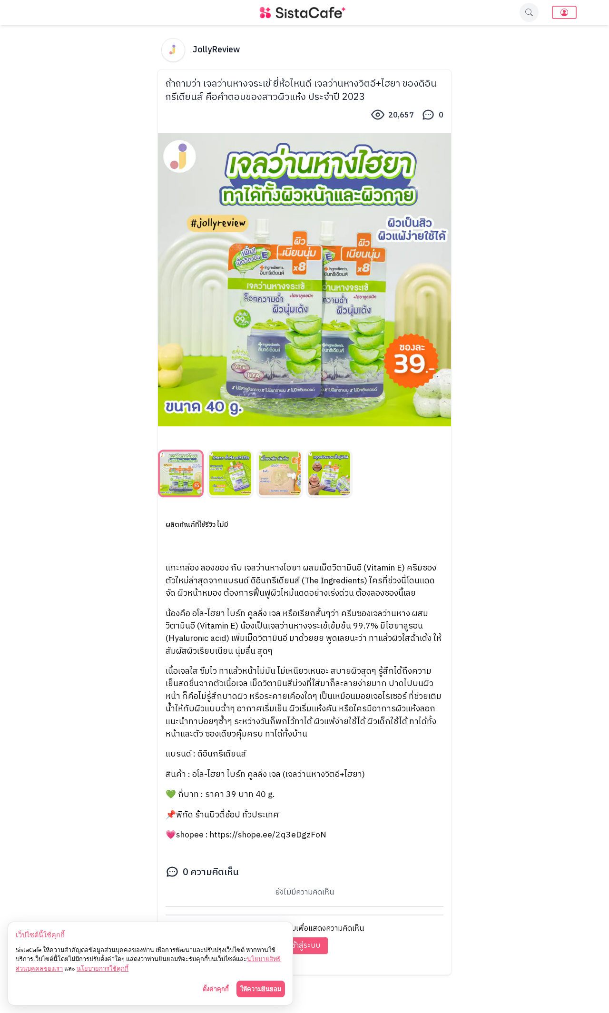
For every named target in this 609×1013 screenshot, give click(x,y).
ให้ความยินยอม (260, 988)
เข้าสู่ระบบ (304, 945)
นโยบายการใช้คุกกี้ (102, 968)
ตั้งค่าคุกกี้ (216, 988)
